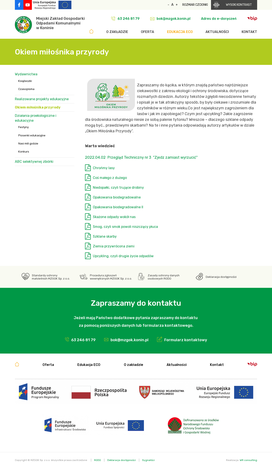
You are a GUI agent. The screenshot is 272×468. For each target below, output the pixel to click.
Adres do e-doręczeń (219, 19)
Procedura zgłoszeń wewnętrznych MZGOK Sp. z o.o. (111, 277)
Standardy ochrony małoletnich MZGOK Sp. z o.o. (51, 277)
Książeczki (25, 81)
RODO (97, 460)
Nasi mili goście (28, 143)
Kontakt (249, 32)
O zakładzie (117, 32)
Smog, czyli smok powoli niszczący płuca (125, 227)
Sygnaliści (148, 460)
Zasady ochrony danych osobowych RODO (164, 277)
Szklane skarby (105, 236)
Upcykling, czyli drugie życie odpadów (123, 256)
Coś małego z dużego (110, 178)
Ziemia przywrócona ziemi (114, 246)
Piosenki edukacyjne (31, 135)
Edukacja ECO (180, 32)
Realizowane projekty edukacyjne (42, 99)
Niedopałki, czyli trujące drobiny (118, 187)
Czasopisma (26, 89)
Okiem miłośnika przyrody (38, 107)
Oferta (147, 32)
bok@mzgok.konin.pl (173, 19)
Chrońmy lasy (104, 168)
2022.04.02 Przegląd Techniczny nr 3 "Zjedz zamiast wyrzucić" (141, 157)
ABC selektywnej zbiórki (34, 162)
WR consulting (248, 460)
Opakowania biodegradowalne (117, 197)
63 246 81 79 (129, 19)
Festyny (23, 127)
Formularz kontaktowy (185, 340)
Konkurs (23, 151)
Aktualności (217, 32)
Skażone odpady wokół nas (114, 217)
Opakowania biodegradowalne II (118, 207)
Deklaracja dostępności (221, 276)
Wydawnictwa (26, 74)
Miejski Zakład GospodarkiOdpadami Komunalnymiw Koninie (60, 23)
